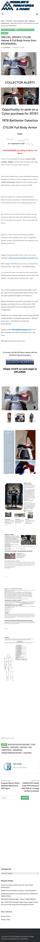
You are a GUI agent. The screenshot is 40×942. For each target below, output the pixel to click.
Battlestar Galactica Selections (25, 29)
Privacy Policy (5, 916)
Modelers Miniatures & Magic (24, 936)
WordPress (13, 939)
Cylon (33, 744)
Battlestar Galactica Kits (8, 29)
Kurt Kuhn (23, 747)
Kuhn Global (6, 47)
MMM (30, 747)
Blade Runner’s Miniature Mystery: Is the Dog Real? (18, 890)
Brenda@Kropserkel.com (21, 330)
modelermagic (17, 750)
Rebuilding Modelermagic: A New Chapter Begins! (18, 899)
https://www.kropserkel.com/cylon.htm (23, 258)
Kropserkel (4, 33)
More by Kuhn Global (20, 767)
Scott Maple (27, 753)
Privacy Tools (5, 919)
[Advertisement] (20, 713)
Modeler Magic (6, 750)
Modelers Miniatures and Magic (12, 753)
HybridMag (24, 939)
